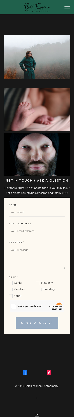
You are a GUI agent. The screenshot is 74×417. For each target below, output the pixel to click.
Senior (18, 282)
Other (17, 296)
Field (13, 277)
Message (15, 242)
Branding (49, 289)
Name (13, 204)
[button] (67, 7)
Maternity (47, 282)
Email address (20, 223)
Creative (19, 289)
